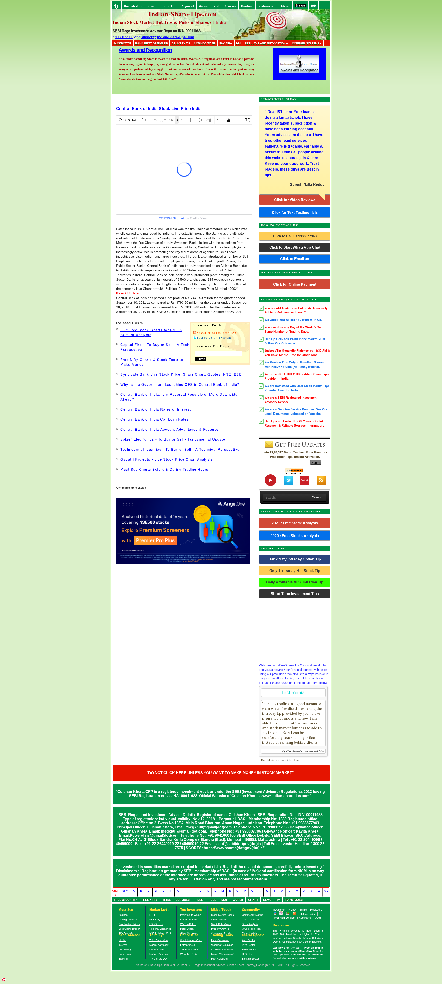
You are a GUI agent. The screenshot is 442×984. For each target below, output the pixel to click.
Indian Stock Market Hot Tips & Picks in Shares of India (169, 22)
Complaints (305, 917)
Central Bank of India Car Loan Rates (154, 419)
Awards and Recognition (145, 86)
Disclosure (316, 909)
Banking (123, 958)
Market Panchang (159, 954)
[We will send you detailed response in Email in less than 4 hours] (281, 914)
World (238, 900)
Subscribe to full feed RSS (217, 332)
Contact (247, 6)
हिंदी (313, 6)
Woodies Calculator (222, 944)
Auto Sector (248, 940)
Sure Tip (169, 6)
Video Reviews (225, 6)
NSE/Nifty (154, 919)
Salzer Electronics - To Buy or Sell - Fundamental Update (172, 439)
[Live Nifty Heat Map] (288, 914)
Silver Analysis (250, 924)
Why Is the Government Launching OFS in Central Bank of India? (179, 384)
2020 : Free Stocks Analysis (294, 535)
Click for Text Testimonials (295, 212)
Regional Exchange (160, 928)
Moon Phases (157, 949)
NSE (200, 900)
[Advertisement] (294, 629)
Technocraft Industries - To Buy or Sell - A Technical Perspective (180, 449)
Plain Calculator (219, 958)
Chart (253, 900)
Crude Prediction (251, 928)
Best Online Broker (129, 928)
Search (316, 497)
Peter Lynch (187, 928)
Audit (318, 917)
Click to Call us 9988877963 (295, 236)
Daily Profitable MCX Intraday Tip (294, 582)
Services (183, 900)
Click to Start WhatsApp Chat (294, 247)
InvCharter (279, 909)
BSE (213, 900)
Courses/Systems (305, 43)
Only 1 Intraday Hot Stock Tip (294, 571)
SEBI (152, 915)
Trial (167, 900)
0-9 (326, 890)
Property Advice (220, 928)
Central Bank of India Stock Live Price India (159, 108)
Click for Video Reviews (294, 199)
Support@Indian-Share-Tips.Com (167, 36)
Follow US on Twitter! (214, 337)
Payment (187, 6)
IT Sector (247, 954)
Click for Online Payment (294, 284)
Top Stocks (294, 900)
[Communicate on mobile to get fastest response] (275, 914)
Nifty (125, 890)
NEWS (267, 900)
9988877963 (124, 36)
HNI (238, 43)
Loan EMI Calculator (222, 954)
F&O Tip (224, 43)
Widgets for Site (189, 954)
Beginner (123, 915)
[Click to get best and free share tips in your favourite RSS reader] (294, 914)
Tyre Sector (248, 944)
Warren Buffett (188, 924)
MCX (224, 900)
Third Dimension (158, 940)
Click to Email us (294, 259)
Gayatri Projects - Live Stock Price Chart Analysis (166, 459)
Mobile (122, 940)
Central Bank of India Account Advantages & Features (169, 429)
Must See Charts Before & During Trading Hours (164, 469)
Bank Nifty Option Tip (151, 43)
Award (204, 6)
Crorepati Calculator (222, 949)
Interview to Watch (190, 915)
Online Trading (219, 919)
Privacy (292, 909)
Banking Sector (250, 958)
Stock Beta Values (221, 924)
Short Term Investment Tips (295, 594)
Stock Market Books (222, 915)
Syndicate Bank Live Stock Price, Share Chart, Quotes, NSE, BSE (181, 374)
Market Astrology (159, 944)
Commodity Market (252, 915)
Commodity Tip (205, 43)
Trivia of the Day (158, 958)
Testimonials (283, 760)
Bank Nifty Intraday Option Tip (294, 559)
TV (278, 900)
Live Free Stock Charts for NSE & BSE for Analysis (151, 332)
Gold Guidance (250, 919)
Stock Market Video (191, 940)
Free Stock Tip (125, 900)
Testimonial (267, 6)
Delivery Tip (181, 43)
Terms (303, 909)
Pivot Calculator (220, 940)
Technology (125, 949)
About (285, 6)
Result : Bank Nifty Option (265, 43)
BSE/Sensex (156, 924)
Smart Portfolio (188, 919)
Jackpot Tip (122, 43)
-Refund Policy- (307, 914)
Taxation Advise (189, 949)
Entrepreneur (187, 944)
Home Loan (125, 954)
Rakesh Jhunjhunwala (140, 6)
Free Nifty (149, 900)
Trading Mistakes (128, 919)
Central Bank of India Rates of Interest (155, 409)
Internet (123, 944)
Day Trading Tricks (129, 924)
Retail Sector (249, 949)
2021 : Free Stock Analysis (295, 522)
